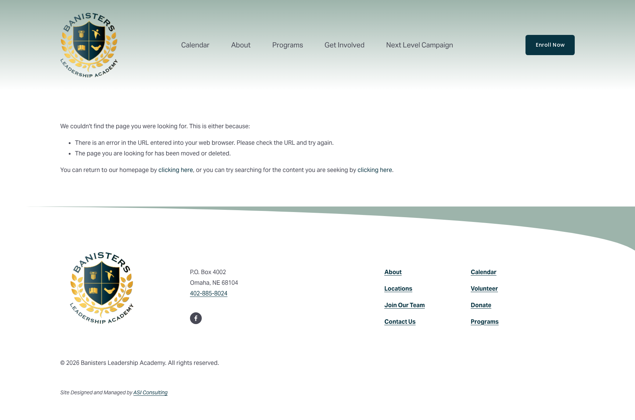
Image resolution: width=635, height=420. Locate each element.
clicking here (175, 170)
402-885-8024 (208, 293)
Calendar (195, 44)
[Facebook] (196, 318)
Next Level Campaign (419, 44)
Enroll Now (550, 45)
